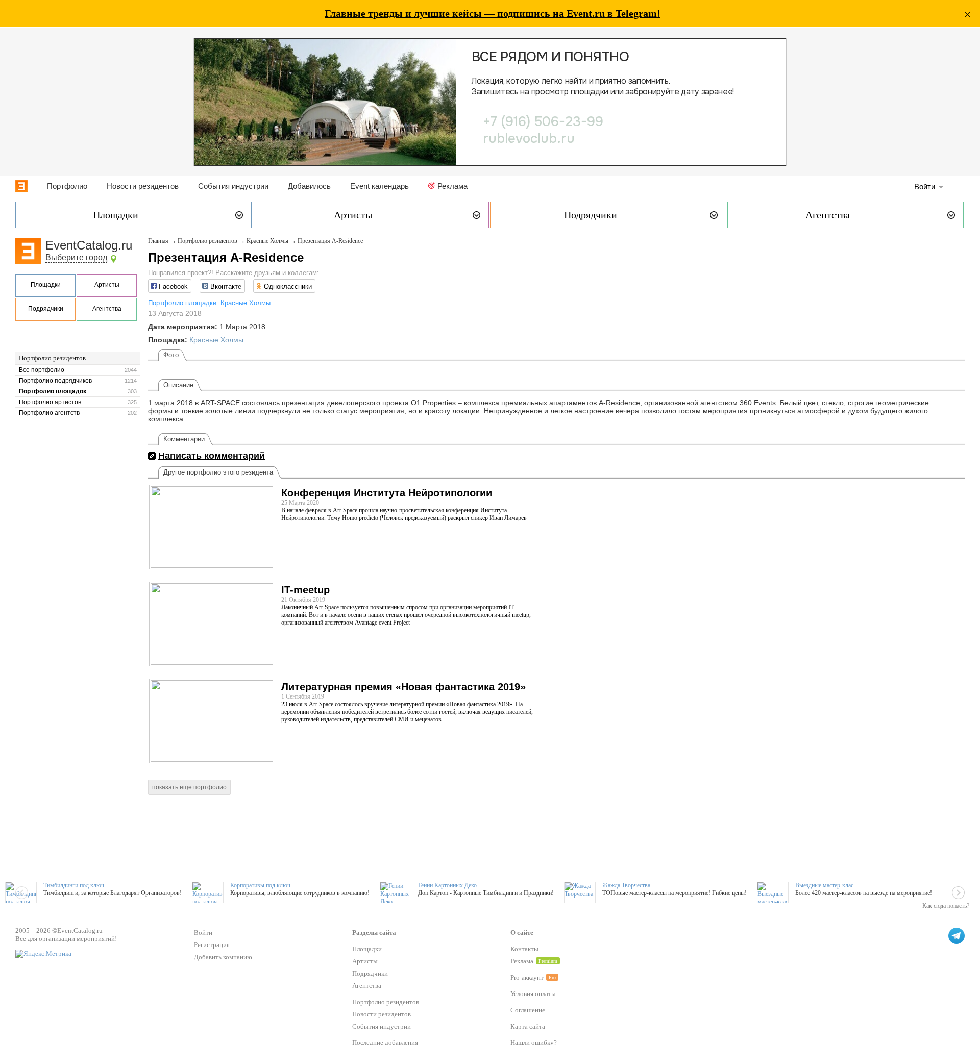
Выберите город (76, 257)
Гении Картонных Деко (447, 885)
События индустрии (233, 186)
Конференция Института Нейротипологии (386, 493)
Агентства (106, 308)
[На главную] (21, 186)
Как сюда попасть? (945, 905)
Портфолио (67, 186)
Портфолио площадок (52, 391)
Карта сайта (527, 1026)
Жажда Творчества (626, 885)
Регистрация (212, 945)
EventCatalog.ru (88, 245)
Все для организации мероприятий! (66, 938)
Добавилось (309, 186)
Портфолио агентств (49, 412)
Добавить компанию (223, 957)
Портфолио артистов (50, 402)
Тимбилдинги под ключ (73, 885)
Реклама (452, 186)
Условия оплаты (533, 994)
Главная (158, 241)
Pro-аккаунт (527, 977)
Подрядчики (45, 308)
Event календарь (379, 186)
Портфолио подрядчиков (55, 380)
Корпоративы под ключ (260, 885)
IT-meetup (305, 589)
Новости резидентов (143, 186)
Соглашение (527, 1010)
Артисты (106, 284)
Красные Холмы (267, 241)
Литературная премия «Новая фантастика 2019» (403, 686)
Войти (924, 186)
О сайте (521, 932)
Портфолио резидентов (52, 358)
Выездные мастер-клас (824, 885)
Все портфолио (41, 370)
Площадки (46, 284)
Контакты (524, 949)
